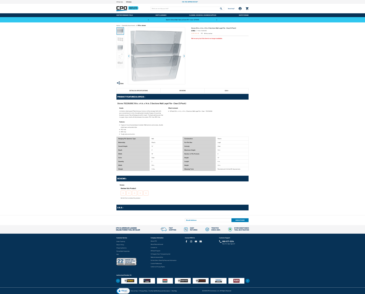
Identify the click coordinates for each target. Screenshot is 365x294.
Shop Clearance (161, 15)
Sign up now (240, 220)
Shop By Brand (244, 15)
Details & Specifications (138, 90)
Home (118, 25)
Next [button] (216, 19)
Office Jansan (142, 25)
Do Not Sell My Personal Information (159, 291)
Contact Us (154, 247)
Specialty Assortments (128, 25)
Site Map (174, 291)
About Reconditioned (157, 244)
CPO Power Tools (119, 2)
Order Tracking (120, 241)
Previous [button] (148, 19)
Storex (193, 30)
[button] (120, 31)
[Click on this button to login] (240, 8)
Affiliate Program (155, 251)
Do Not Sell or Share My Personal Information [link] (164, 260)
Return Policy (120, 244)
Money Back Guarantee (122, 251)
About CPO (154, 241)
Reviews (182, 90)
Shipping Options (121, 248)
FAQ (117, 254)
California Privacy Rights (158, 266)
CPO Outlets (128, 2)
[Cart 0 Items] (247, 8)
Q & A (226, 90)
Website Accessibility (157, 257)
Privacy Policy (143, 291)
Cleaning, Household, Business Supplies (202, 15)
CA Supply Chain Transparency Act (160, 254)
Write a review (208, 33)
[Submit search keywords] (221, 8)
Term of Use (134, 291)
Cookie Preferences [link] (156, 263)
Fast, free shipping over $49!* (190, 2)
